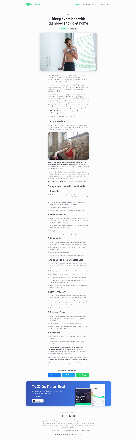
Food (94, 4)
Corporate (101, 4)
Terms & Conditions (62, 431)
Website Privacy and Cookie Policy (79, 431)
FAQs (109, 4)
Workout (73, 28)
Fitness (78, 4)
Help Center (51, 431)
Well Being (86, 4)
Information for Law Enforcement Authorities (68, 434)
